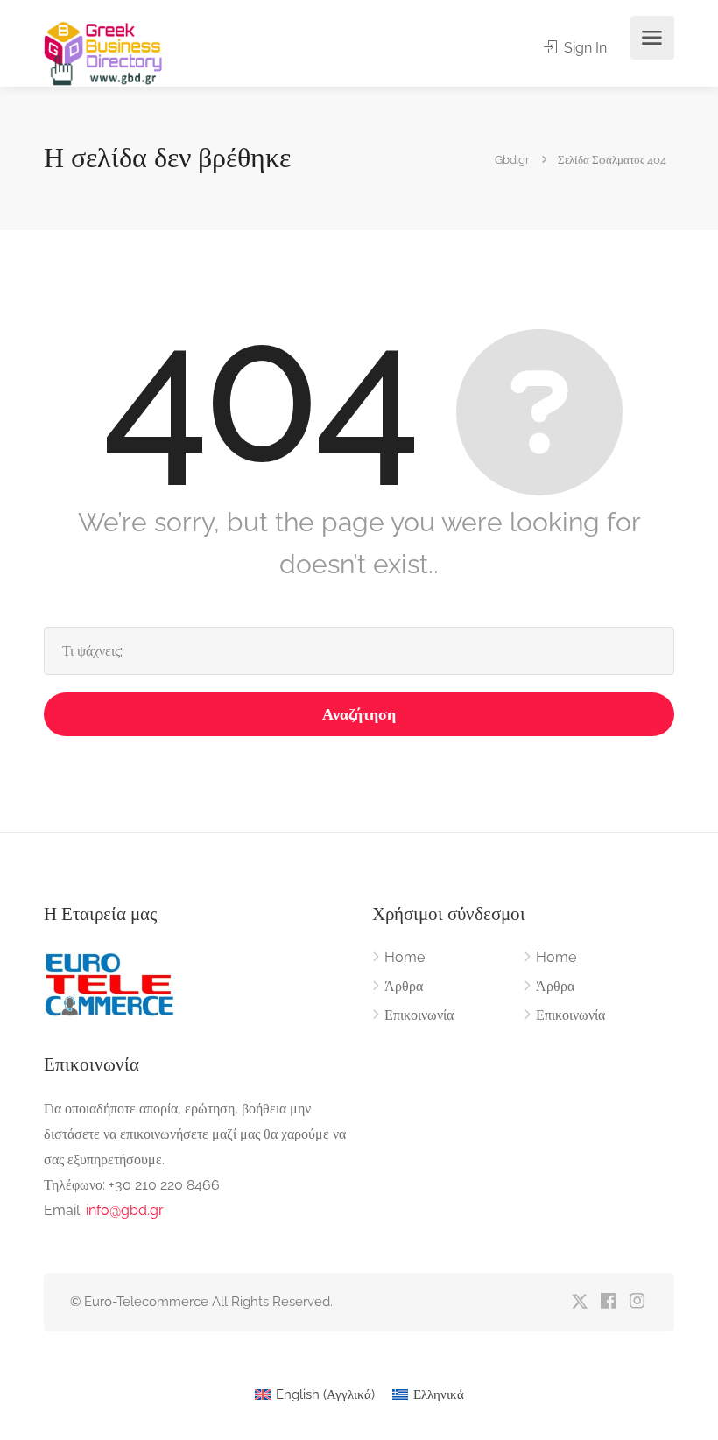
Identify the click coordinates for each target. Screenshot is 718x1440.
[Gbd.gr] (104, 52)
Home (404, 957)
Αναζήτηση (359, 714)
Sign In (583, 47)
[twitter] (579, 1302)
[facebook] (608, 1302)
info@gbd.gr (125, 1210)
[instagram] (637, 1302)
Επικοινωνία (419, 1015)
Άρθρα (403, 986)
